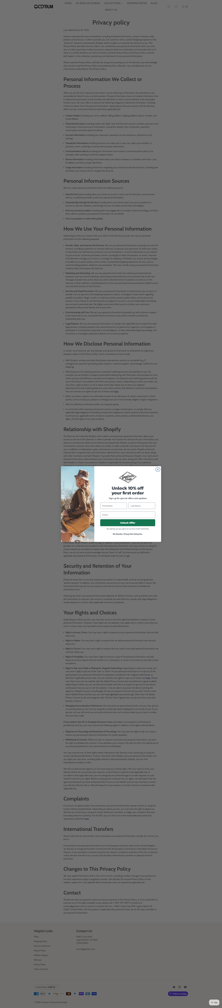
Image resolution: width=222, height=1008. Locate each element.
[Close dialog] (158, 469)
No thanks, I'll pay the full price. (128, 533)
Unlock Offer (127, 523)
